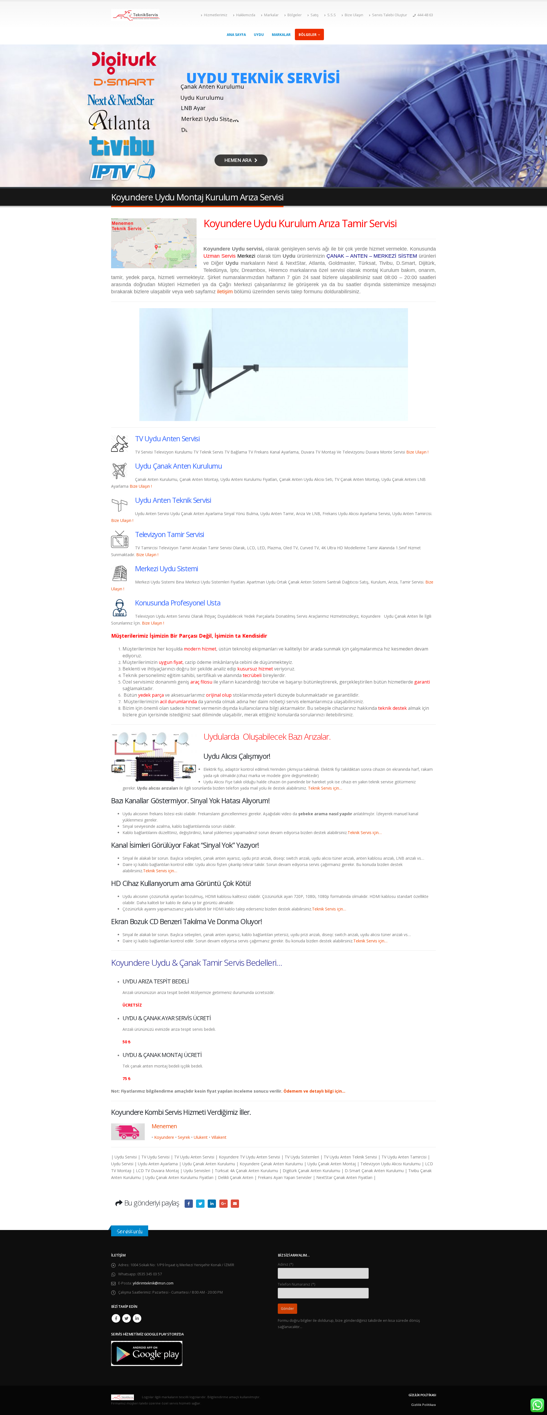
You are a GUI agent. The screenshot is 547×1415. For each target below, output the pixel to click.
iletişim (225, 291)
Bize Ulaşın (354, 15)
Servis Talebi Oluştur (389, 15)
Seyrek (184, 1137)
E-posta (235, 1204)
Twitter (126, 1318)
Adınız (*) (285, 1264)
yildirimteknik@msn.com (153, 1283)
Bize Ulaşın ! (417, 452)
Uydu (259, 34)
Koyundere (164, 1137)
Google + (223, 1204)
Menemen (164, 1126)
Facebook (189, 1204)
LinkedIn (212, 1204)
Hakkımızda (245, 15)
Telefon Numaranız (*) (296, 1284)
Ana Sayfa (236, 34)
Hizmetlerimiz (215, 15)
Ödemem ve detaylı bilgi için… (314, 1091)
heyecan (200, 1204)
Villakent (218, 1137)
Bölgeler (294, 15)
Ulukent (201, 1137)
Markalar (271, 15)
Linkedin (137, 1318)
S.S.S (331, 15)
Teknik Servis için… (325, 788)
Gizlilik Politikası (423, 1404)
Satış (315, 15)
